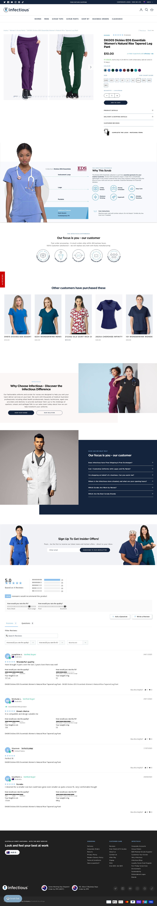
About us (112, 852)
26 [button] (81, 96)
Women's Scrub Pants (17, 30)
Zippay (111, 860)
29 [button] (89, 96)
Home (6, 30)
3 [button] (19, 96)
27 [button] (84, 96)
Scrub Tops (57, 19)
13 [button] (46, 96)
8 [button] (33, 96)
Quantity (113, 90)
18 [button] (60, 96)
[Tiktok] (23, 2)
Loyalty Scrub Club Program (141, 863)
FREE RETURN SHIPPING (78, 2)
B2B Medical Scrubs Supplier (141, 852)
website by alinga (38, 901)
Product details (111, 110)
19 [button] (62, 96)
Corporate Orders (93, 849)
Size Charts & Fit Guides (118, 849)
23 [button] (73, 96)
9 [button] (35, 96)
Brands (133, 877)
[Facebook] (8, 2)
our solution (49, 412)
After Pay (112, 857)
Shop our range (21, 412)
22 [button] (70, 96)
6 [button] (27, 96)
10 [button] (38, 96)
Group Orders (136, 849)
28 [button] (87, 96)
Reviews (112, 846)
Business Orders (100, 19)
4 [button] (22, 96)
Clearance (117, 19)
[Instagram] (15, 2)
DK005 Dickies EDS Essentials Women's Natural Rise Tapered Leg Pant (52, 30)
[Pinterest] (19, 2)
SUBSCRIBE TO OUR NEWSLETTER (95, 550)
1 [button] (14, 96)
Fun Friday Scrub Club (139, 866)
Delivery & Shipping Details (115, 117)
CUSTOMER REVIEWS (111, 123)
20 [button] (65, 96)
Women (37, 19)
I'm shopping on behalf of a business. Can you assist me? (111, 475)
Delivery (90, 846)
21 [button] (68, 96)
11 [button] (41, 96)
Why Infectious (136, 857)
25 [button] (78, 96)
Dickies (107, 35)
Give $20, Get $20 (116, 866)
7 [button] (30, 96)
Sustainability (136, 871)
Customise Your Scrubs (139, 854)
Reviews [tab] (9, 623)
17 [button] (57, 96)
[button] (146, 690)
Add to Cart (116, 102)
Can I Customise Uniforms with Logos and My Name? (109, 469)
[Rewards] (13, 898)
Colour (107, 66)
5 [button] (25, 96)
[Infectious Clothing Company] (16, 9)
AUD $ (149, 2)
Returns (90, 852)
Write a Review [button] (143, 616)
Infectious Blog (136, 860)
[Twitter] (5, 2)
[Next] (90, 67)
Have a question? (93, 863)
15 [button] (51, 96)
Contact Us (113, 854)
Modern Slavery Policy (95, 857)
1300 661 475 (136, 2)
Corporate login (124, 2)
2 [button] (16, 96)
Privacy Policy (92, 854)
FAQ (110, 863)
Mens (46, 19)
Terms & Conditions (94, 860)
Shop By (85, 19)
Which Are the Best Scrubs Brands (102, 494)
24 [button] (76, 96)
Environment (136, 869)
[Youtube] (12, 2)
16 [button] (54, 96)
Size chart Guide (146, 75)
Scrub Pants (72, 19)
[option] (78, 2)
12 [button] (43, 96)
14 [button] (49, 96)
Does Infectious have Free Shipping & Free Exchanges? (110, 463)
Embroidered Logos (138, 874)
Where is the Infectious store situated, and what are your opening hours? (117, 481)
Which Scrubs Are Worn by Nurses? (102, 487)
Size (105, 75)
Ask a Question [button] (121, 616)
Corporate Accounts (138, 846)
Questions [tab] (26, 623)
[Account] (141, 9)
